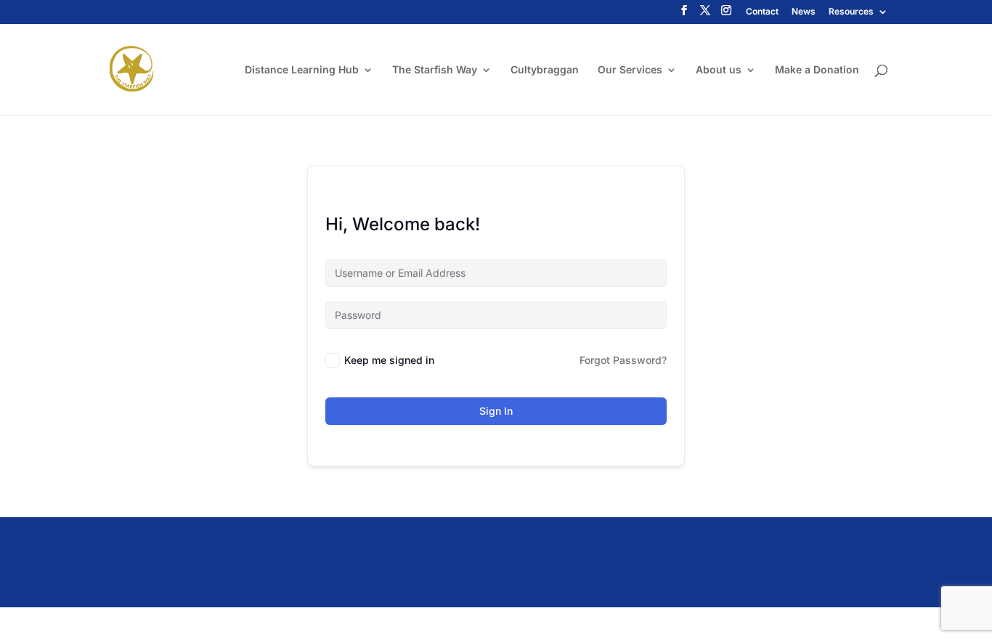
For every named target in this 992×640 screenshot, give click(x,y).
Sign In (496, 411)
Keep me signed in (389, 360)
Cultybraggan (545, 70)
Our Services (630, 70)
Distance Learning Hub (302, 70)
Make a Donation (817, 70)
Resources (851, 12)
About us (718, 70)
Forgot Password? (623, 360)
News (804, 12)
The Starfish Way (434, 70)
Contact (762, 12)
